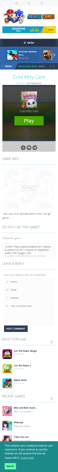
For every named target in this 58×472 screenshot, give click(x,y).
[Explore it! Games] (29, 16)
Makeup (18, 422)
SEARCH (29, 3)
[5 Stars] (25, 83)
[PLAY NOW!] (12, 54)
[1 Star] (17, 83)
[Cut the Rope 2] (7, 368)
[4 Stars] (23, 83)
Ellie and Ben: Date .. (25, 407)
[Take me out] (7, 440)
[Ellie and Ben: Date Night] (7, 410)
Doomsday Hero (28, 66)
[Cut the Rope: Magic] (7, 353)
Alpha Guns (20, 380)
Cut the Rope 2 (22, 365)
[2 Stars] (19, 83)
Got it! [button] (10, 466)
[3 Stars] (21, 83)
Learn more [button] (27, 457)
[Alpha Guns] (7, 383)
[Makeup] (7, 425)
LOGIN (16, 3)
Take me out (21, 436)
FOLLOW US (41, 3)
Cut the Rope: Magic (25, 350)
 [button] (29, 147)
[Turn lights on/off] (23, 147)
